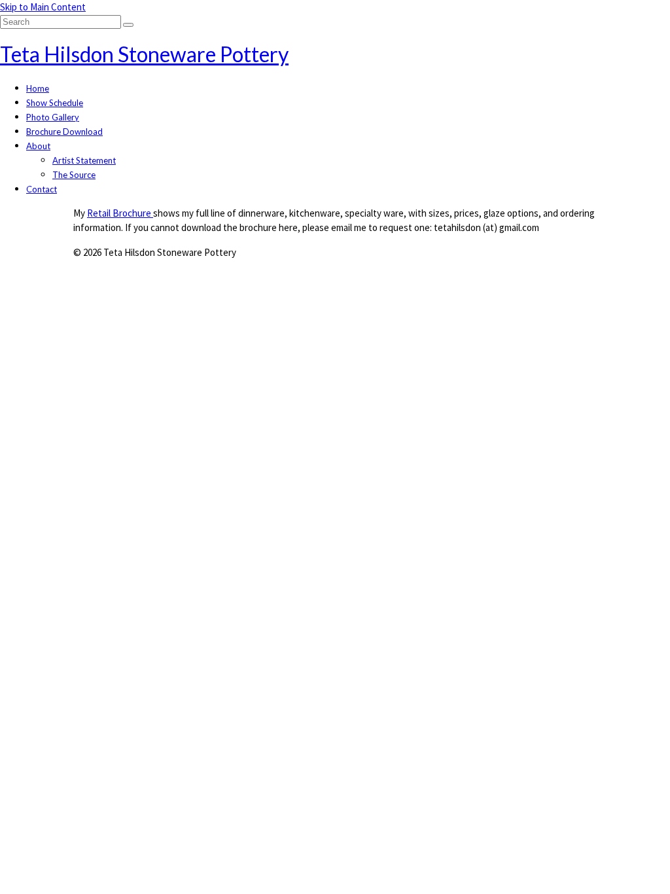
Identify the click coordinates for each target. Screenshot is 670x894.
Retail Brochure (120, 213)
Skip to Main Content (43, 7)
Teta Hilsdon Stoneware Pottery (144, 54)
